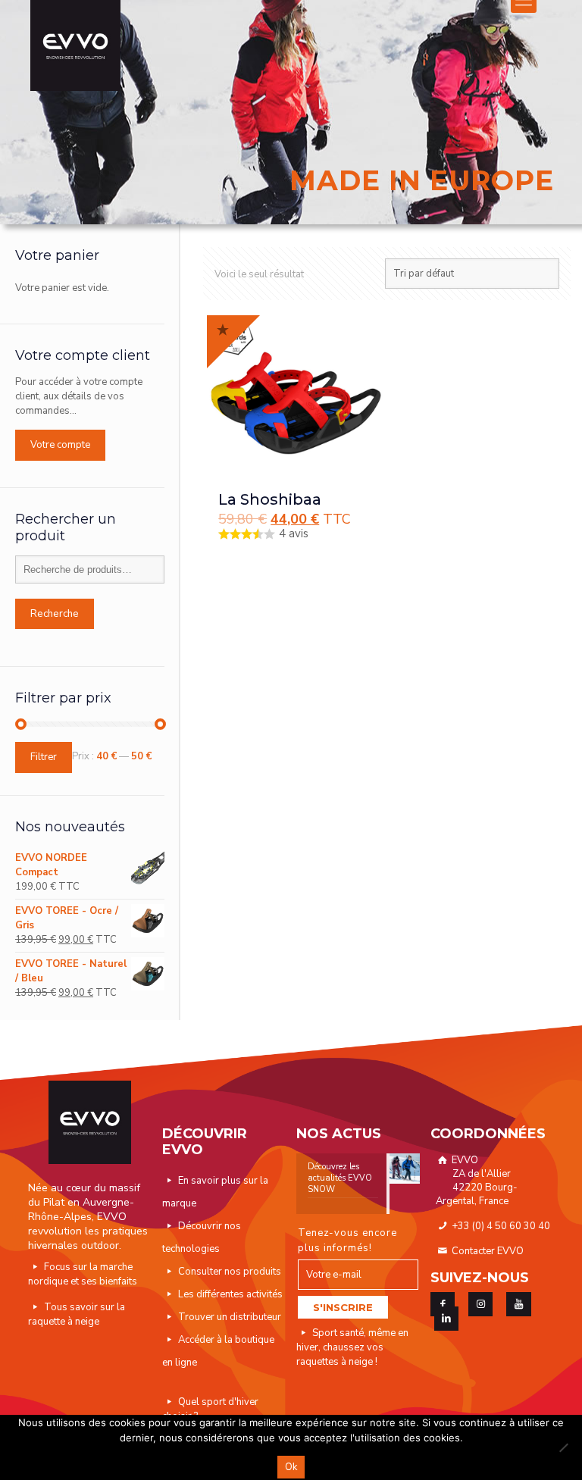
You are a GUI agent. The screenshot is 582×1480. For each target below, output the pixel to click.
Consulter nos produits (229, 1271)
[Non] (563, 1447)
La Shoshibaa (269, 499)
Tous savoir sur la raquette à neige (76, 1314)
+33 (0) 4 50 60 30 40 (499, 1226)
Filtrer (43, 757)
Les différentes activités (230, 1294)
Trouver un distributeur (229, 1317)
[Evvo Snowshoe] (75, 45)
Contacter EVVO (486, 1251)
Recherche (54, 614)
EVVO (477, 1180)
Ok (291, 1467)
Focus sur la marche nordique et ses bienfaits (82, 1274)
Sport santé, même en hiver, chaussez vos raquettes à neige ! (352, 1347)
